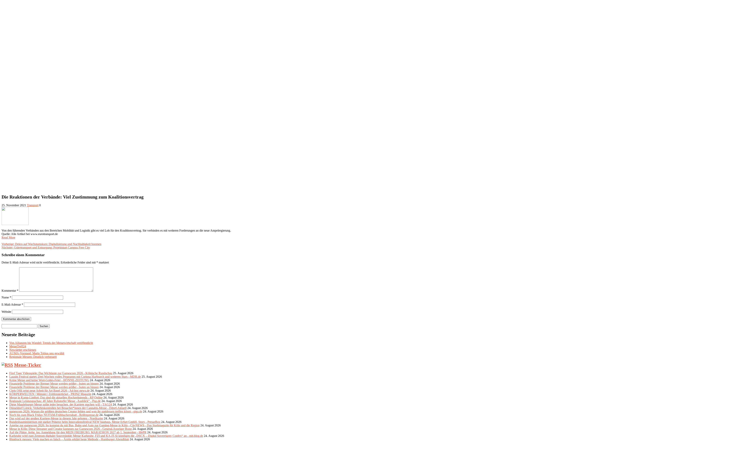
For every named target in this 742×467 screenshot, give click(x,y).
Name (6, 297)
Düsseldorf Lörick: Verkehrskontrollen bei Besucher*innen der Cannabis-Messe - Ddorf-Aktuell (68, 408)
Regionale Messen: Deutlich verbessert (33, 356)
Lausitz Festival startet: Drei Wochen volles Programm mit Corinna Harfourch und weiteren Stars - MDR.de (75, 376)
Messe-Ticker (27, 364)
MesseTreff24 (17, 346)
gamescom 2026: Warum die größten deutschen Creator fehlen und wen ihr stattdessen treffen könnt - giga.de (75, 411)
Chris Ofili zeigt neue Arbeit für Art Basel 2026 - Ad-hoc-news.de (49, 390)
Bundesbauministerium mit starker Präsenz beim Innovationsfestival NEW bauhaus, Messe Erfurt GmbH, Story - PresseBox (84, 422)
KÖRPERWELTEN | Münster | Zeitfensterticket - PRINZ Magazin (50, 394)
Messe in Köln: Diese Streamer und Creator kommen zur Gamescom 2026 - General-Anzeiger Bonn (70, 428)
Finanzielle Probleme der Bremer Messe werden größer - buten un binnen (54, 383)
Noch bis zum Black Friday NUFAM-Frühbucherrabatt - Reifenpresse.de (54, 415)
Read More (8, 237)
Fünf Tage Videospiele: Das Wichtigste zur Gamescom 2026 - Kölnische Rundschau (60, 373)
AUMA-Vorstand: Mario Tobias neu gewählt (36, 353)
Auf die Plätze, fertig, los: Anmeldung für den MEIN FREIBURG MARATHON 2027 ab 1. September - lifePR (77, 432)
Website (6, 311)
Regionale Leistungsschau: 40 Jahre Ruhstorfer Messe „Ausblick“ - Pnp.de (55, 401)
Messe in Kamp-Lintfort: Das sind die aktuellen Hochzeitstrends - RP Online (56, 397)
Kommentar (10, 290)
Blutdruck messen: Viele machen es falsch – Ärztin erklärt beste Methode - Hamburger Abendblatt (69, 439)
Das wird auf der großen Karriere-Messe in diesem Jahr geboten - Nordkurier (56, 418)
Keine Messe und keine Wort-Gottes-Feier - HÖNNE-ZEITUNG (49, 380)
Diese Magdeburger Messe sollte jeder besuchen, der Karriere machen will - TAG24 (60, 404)
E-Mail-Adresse (12, 304)
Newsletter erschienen (22, 349)
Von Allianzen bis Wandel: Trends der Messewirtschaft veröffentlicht (51, 342)
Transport (32, 205)
